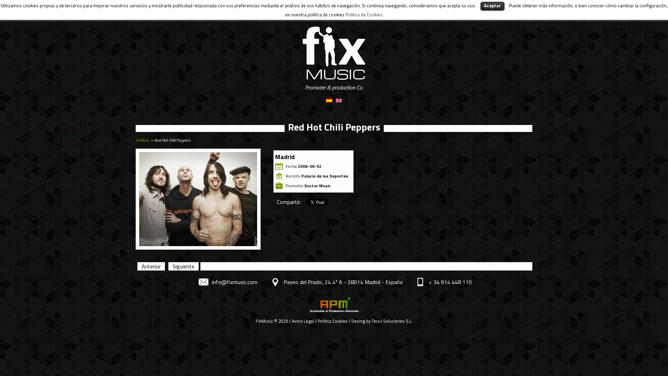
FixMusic (143, 140)
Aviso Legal (303, 321)
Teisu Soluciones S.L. (392, 321)
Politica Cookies (333, 321)
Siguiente (183, 266)
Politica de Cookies (364, 14)
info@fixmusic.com (234, 282)
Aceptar (492, 5)
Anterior (151, 266)
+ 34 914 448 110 (450, 282)
